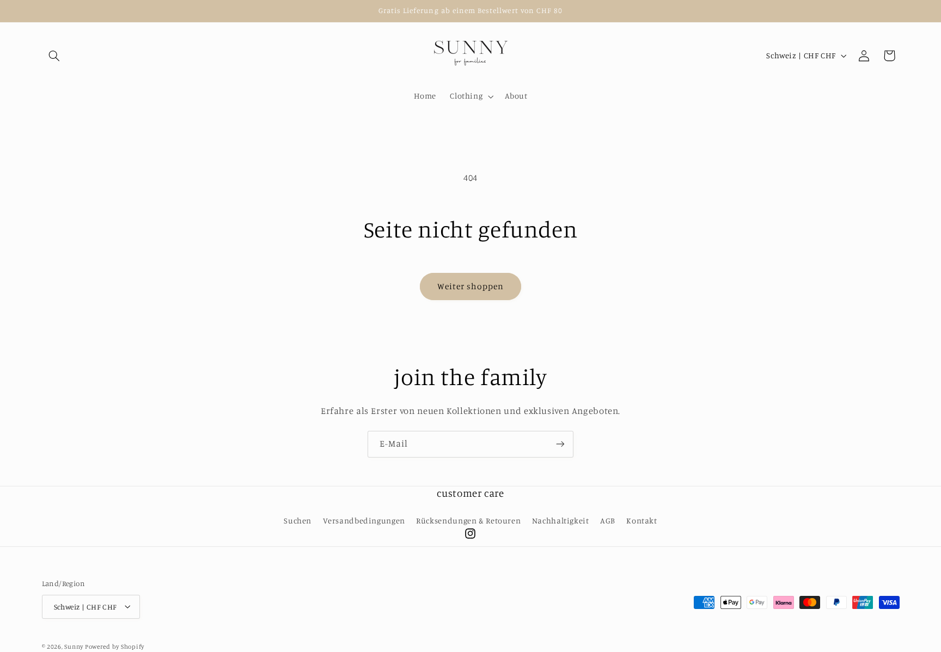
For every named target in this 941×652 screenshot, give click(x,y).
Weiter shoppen (470, 286)
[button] (54, 55)
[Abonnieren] (560, 444)
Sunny (74, 646)
